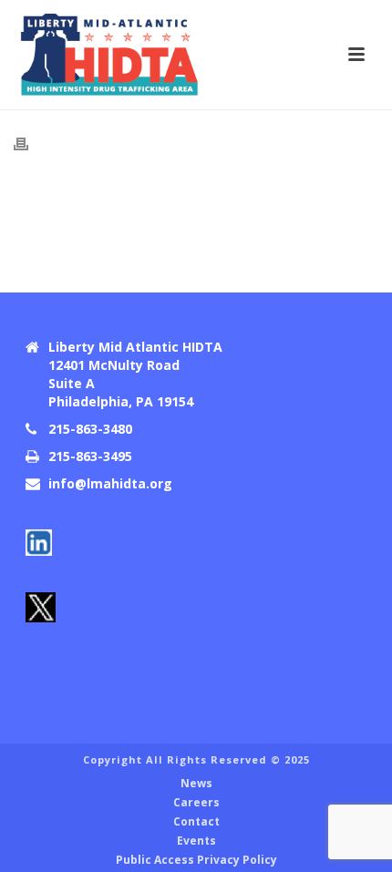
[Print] (30, 143)
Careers (196, 802)
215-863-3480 (90, 429)
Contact (196, 822)
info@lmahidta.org (110, 484)
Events (196, 841)
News (196, 783)
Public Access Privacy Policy (196, 860)
